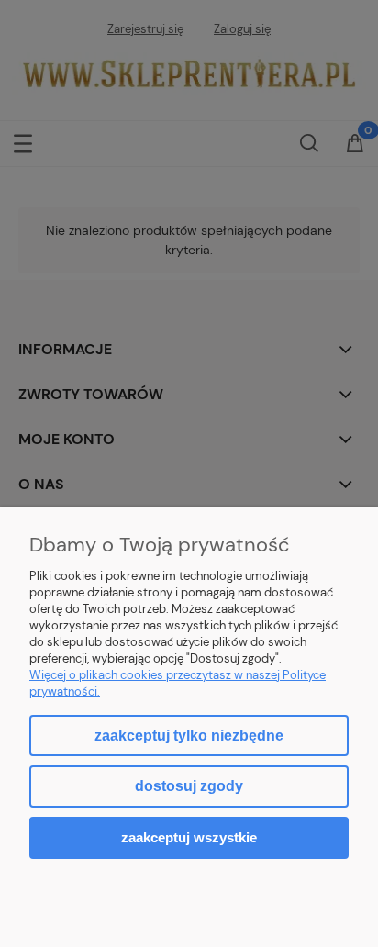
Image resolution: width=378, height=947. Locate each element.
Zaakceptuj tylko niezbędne (189, 735)
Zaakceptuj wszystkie (189, 837)
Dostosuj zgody (189, 786)
